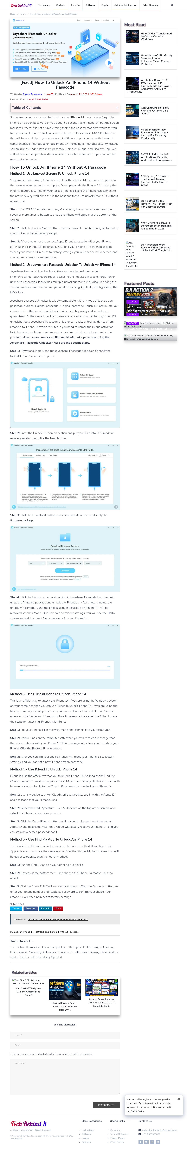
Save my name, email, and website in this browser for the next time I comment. (53, 1054)
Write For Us (117, 1142)
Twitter (16, 908)
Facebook (31, 908)
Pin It (58, 908)
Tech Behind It (16, 1138)
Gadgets (60, 5)
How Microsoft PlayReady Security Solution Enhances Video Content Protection (156, 60)
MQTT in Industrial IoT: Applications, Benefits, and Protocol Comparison (156, 157)
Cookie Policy (137, 1111)
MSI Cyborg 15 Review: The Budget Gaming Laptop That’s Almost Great (155, 180)
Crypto (105, 5)
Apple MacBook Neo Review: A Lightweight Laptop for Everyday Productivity (154, 134)
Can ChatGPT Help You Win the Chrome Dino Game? (155, 110)
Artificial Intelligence (125, 5)
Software (90, 5)
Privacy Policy (117, 1138)
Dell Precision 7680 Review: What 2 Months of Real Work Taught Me (156, 247)
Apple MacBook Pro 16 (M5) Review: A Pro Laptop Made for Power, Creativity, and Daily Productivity (149, 85)
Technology (44, 5)
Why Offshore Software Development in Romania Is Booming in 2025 (156, 225)
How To (75, 5)
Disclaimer (115, 1130)
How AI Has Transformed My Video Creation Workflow (156, 36)
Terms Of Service (119, 1134)
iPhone (75, 117)
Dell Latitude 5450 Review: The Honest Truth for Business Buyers (156, 203)
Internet (15, 786)
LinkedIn (45, 908)
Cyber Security (150, 5)
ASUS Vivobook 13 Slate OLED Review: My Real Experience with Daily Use (149, 332)
